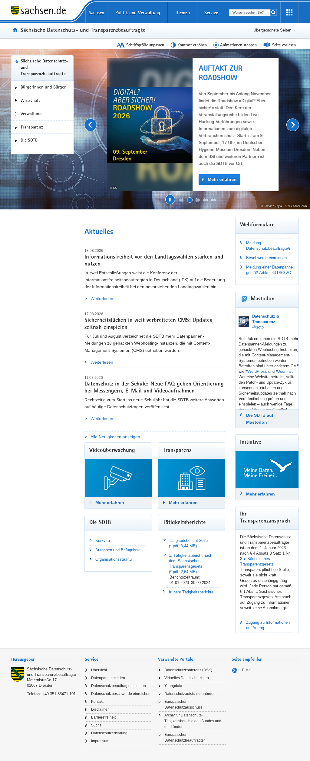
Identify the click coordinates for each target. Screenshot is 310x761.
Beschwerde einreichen (266, 257)
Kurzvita (102, 540)
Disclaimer (100, 709)
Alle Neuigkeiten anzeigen (115, 436)
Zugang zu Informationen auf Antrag (268, 625)
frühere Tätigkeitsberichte (191, 592)
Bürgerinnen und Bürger (43, 87)
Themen (182, 12)
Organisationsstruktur (114, 559)
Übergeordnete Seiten (272, 30)
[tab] (45, 660)
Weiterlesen (102, 298)
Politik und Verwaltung (137, 12)
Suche (96, 725)
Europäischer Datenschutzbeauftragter (184, 738)
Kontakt (97, 701)
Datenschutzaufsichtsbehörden (190, 694)
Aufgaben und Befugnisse (117, 550)
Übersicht (99, 670)
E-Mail (247, 670)
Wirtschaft (30, 100)
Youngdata (173, 686)
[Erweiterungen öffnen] (289, 12)
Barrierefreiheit (103, 717)
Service (211, 12)
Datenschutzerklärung (109, 733)
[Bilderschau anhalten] (170, 199)
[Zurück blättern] (90, 125)
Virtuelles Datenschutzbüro (186, 678)
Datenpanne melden (108, 678)
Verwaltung (31, 113)
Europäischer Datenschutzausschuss (183, 704)
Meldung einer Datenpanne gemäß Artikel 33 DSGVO (269, 270)
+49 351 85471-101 (59, 694)
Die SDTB (29, 140)
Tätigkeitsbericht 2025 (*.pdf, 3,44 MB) (188, 543)
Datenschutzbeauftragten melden (118, 686)
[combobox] (249, 12)
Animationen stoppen (238, 45)
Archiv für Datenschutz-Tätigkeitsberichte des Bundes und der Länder (192, 721)
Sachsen (96, 12)
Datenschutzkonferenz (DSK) (188, 670)
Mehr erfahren (221, 179)
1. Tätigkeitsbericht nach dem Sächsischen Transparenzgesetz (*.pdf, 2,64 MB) (190, 563)
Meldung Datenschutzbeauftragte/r (268, 246)
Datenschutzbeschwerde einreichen (120, 694)
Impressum (100, 741)
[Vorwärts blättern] (293, 125)
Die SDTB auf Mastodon (259, 419)
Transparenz (32, 127)
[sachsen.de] (45, 11)
